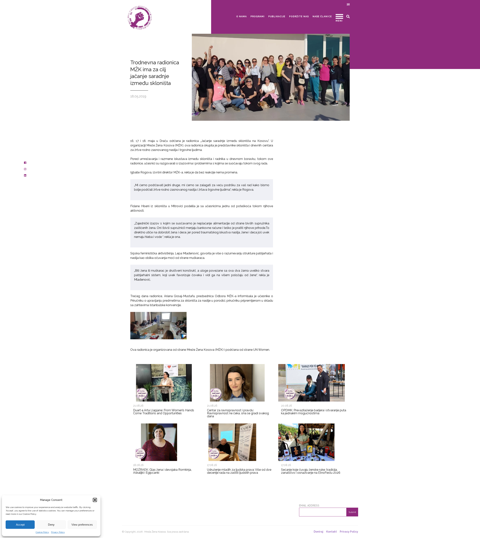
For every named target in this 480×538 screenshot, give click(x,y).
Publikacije (276, 16)
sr (348, 4)
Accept (20, 524)
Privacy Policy (58, 532)
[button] (95, 500)
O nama (241, 16)
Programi (257, 16)
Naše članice (322, 16)
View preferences (82, 524)
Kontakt (331, 531)
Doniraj (318, 531)
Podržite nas (299, 16)
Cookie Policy (42, 532)
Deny (51, 524)
